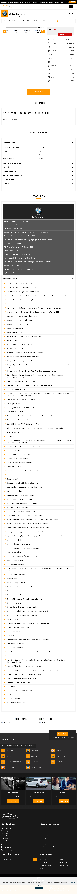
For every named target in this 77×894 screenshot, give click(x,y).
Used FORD (9, 756)
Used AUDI (9, 750)
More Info (38, 801)
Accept (39, 888)
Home (44, 859)
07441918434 (7, 847)
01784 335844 (7, 845)
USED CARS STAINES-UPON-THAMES (17, 21)
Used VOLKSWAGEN (37, 767)
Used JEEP (34, 756)
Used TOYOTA (59, 762)
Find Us (61, 868)
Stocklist (61, 859)
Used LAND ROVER (61, 756)
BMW (35, 21)
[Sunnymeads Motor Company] (6, 6)
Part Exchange (46, 865)
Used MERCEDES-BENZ (13, 762)
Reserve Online (63, 865)
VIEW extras (65, 34)
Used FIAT (58, 750)
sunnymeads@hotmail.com (11, 2)
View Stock (13, 801)
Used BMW (34, 750)
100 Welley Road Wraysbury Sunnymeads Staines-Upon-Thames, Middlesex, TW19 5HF (46, 2)
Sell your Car (63, 862)
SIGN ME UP (62, 734)
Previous (4, 31)
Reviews (44, 868)
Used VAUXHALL (11, 767)
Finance (44, 862)
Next (43, 31)
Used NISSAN (35, 762)
